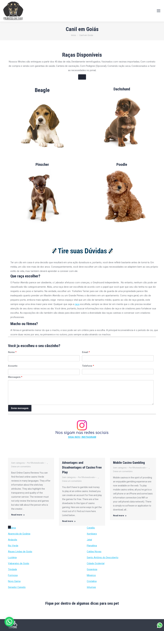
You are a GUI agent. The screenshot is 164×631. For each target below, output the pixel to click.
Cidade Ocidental (95, 563)
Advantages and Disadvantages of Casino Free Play (82, 467)
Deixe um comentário (21, 466)
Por (35, 463)
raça (77, 304)
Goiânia (12, 527)
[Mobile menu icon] (158, 11)
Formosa (13, 575)
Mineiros (91, 575)
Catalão (91, 527)
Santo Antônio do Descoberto (102, 557)
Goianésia (92, 569)
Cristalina (92, 581)
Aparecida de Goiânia (19, 533)
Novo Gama (14, 581)
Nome (12, 352)
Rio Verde (13, 545)
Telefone (88, 365)
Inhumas (91, 587)
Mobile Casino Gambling (129, 463)
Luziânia (12, 557)
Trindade (12, 569)
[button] (9, 622)
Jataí (89, 539)
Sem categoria (18, 463)
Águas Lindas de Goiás (20, 551)
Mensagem (15, 377)
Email (86, 352)
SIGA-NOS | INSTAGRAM (82, 437)
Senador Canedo (17, 587)
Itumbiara (92, 533)
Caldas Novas (94, 551)
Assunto (12, 365)
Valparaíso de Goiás (18, 563)
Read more (16, 515)
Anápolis (12, 539)
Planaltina (92, 545)
